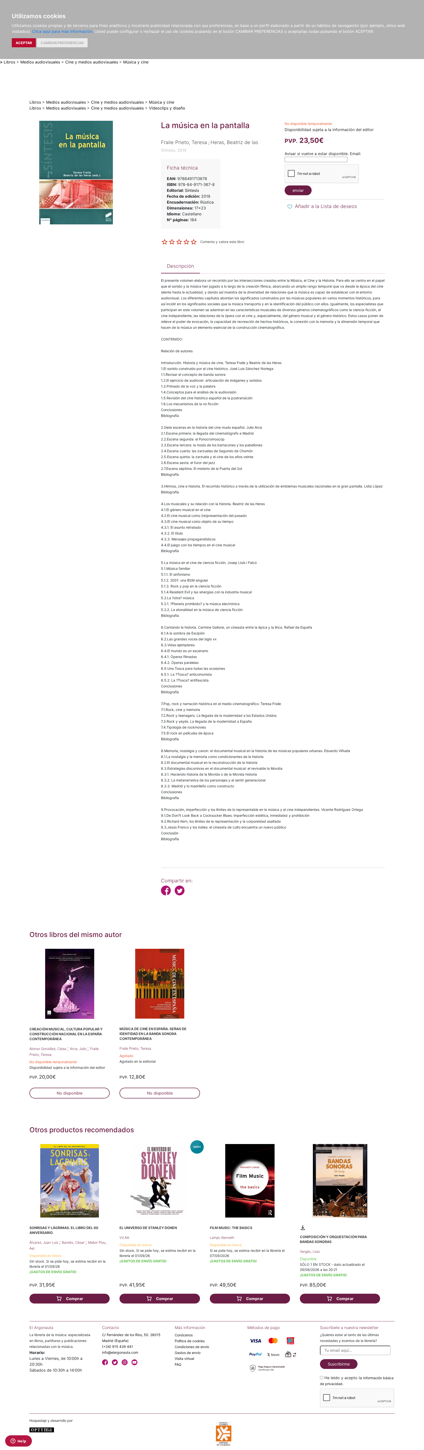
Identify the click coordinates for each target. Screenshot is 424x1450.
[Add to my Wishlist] (290, 206)
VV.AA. (124, 1237)
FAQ (178, 1364)
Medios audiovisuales (40, 62)
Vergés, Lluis (310, 1251)
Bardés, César (73, 1242)
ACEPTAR (24, 43)
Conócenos (184, 1335)
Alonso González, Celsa (48, 1049)
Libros (9, 62)
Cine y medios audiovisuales (91, 62)
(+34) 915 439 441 (117, 1346)
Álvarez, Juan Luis (44, 1242)
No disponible (69, 1093)
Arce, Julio (78, 1049)
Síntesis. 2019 (173, 150)
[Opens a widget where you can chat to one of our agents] (18, 1441)
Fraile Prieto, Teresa (135, 1048)
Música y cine (135, 62)
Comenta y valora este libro (222, 241)
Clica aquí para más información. (62, 31)
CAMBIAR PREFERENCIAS (62, 43)
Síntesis (192, 190)
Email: (355, 153)
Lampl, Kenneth (222, 1237)
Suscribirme (339, 1364)
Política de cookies (190, 1341)
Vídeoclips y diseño (167, 108)
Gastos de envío (187, 1353)
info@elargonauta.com (120, 1352)
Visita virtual (184, 1358)
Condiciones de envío (192, 1347)
